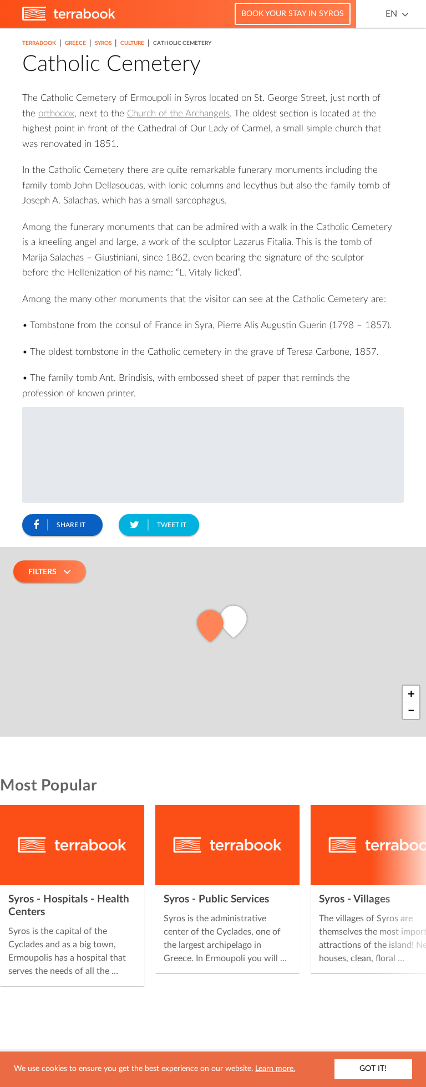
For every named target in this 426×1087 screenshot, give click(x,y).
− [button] (411, 711)
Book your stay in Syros (292, 14)
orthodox (56, 113)
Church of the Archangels (178, 113)
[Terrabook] (68, 18)
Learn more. (275, 1069)
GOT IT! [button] (373, 1069)
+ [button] (411, 694)
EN (391, 13)
